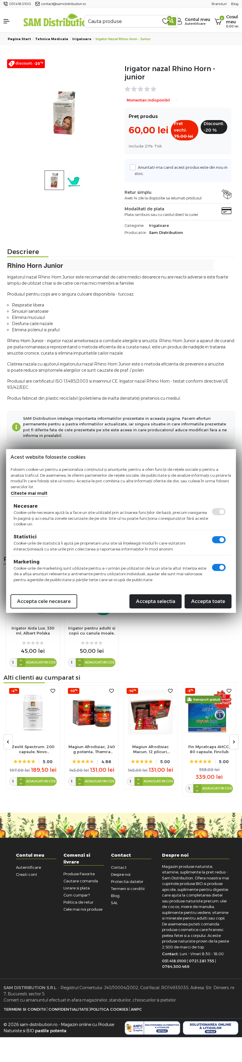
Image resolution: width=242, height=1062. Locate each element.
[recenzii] (175, 89)
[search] (172, 21)
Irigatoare (81, 39)
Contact (119, 867)
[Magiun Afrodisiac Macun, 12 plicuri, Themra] (150, 712)
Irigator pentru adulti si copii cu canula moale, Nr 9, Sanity (91, 631)
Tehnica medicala (51, 39)
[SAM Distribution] (57, 21)
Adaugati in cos (41, 662)
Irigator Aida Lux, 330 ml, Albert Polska (33, 630)
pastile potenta (50, 1030)
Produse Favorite (79, 873)
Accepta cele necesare (44, 601)
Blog (115, 895)
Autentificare (28, 867)
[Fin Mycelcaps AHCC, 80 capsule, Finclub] (209, 712)
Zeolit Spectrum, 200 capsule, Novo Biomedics (33, 749)
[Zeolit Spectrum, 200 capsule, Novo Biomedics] (33, 712)
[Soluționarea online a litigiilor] (210, 1028)
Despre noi (120, 874)
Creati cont (26, 874)
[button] (10, 21)
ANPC (136, 1009)
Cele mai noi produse (82, 909)
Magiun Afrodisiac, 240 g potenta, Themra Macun (91, 749)
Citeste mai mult (29, 493)
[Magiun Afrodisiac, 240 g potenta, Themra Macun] (91, 712)
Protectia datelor (127, 881)
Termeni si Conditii (25, 1009)
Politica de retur (78, 902)
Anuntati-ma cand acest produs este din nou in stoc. (181, 170)
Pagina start (19, 39)
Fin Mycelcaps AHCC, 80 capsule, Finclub (209, 749)
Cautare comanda (80, 881)
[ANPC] (152, 1028)
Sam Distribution (166, 232)
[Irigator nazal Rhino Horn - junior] (64, 112)
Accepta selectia (155, 601)
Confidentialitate (68, 1009)
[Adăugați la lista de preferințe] (53, 691)
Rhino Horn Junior (25, 340)
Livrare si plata (76, 888)
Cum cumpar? (76, 895)
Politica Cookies (109, 1009)
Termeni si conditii (128, 888)
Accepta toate (208, 601)
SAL (114, 902)
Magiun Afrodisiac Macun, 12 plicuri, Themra (150, 749)
